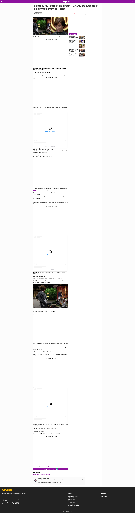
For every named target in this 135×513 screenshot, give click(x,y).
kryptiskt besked (60, 196)
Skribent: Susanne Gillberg (38, 12)
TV (38, 10)
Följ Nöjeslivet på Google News (49, 469)
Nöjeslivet (35, 10)
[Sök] (133, 2)
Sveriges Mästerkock (44, 474)
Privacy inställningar (67, 511)
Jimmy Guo (50, 68)
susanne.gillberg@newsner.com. (46, 482)
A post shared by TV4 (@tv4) (50, 146)
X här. (60, 482)
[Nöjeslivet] (67, 2)
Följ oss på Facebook (73, 504)
